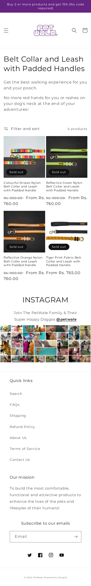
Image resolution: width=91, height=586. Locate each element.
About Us (18, 438)
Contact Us (20, 459)
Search (16, 393)
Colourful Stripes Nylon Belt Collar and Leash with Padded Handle (22, 186)
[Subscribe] (75, 536)
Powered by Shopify (55, 577)
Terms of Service (25, 448)
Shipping (18, 415)
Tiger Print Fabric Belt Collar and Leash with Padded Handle (63, 261)
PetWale (38, 577)
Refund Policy (22, 427)
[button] (6, 30)
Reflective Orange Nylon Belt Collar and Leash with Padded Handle (23, 261)
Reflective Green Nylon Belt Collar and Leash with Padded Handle (64, 186)
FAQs (14, 404)
